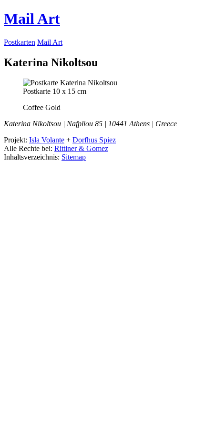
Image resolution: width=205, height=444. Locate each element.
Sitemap (74, 157)
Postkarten (19, 42)
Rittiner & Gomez (81, 148)
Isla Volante (46, 140)
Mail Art (32, 18)
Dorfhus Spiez (94, 140)
